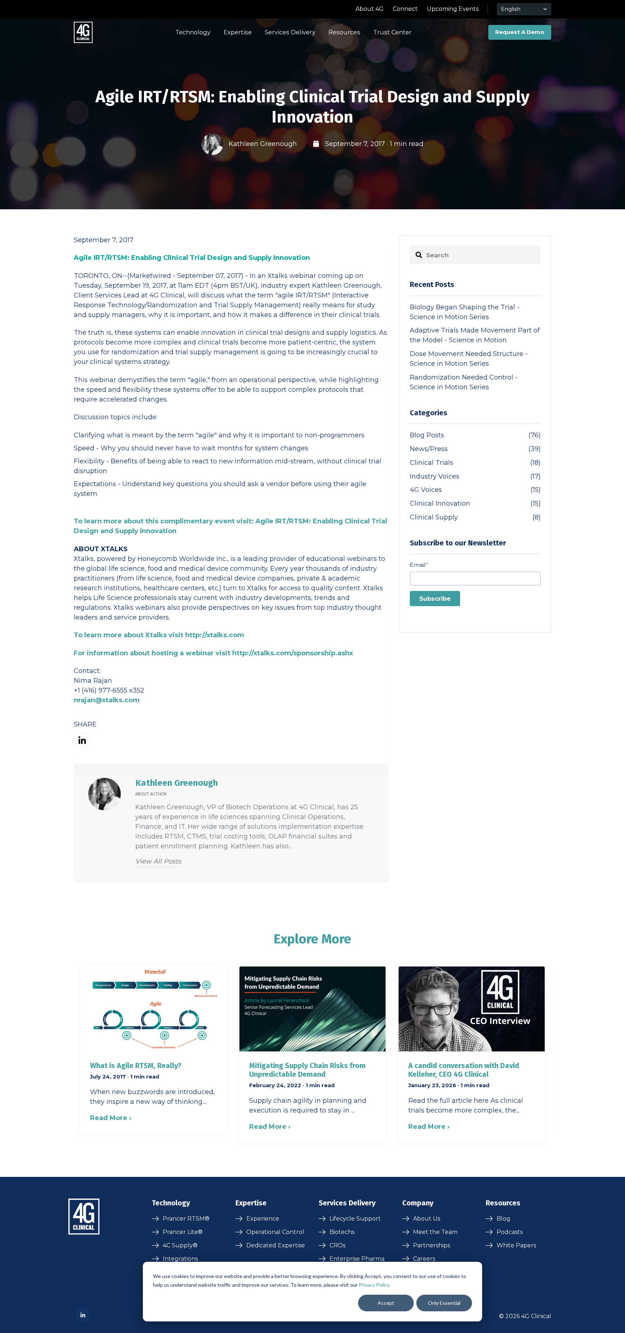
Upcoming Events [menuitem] (453, 8)
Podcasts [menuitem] (510, 1232)
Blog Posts (475, 435)
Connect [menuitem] (405, 8)
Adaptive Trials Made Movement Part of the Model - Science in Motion (475, 335)
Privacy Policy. (374, 1285)
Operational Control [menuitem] (275, 1232)
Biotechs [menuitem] (341, 1232)
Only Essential (444, 1303)
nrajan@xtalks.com (107, 700)
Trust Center (392, 32)
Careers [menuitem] (424, 1258)
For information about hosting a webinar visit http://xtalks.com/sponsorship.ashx (213, 653)
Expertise (238, 32)
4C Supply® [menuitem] (180, 1245)
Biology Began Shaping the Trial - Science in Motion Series (464, 312)
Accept (386, 1303)
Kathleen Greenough (263, 144)
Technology (193, 32)
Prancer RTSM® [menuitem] (186, 1218)
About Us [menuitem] (426, 1218)
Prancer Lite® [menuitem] (183, 1232)
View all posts (158, 861)
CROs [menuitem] (337, 1245)
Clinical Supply (475, 517)
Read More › (110, 1118)
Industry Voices (475, 476)
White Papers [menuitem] (516, 1245)
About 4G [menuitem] (370, 8)
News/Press (475, 449)
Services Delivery (290, 32)
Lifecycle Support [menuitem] (355, 1218)
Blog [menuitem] (503, 1218)
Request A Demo (519, 32)
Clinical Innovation (475, 503)
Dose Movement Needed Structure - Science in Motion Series (469, 359)
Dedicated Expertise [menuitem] (275, 1245)
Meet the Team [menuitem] (435, 1232)
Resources (344, 32)
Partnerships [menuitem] (431, 1245)
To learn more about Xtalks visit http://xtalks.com (159, 635)
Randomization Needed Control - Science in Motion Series (464, 382)
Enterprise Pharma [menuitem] (356, 1258)
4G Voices (475, 490)
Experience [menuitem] (262, 1218)
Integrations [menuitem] (180, 1258)
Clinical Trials (475, 463)
